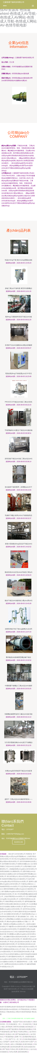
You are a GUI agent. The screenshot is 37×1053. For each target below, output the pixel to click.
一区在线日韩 (26, 1024)
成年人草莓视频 (16, 1044)
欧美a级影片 (28, 1022)
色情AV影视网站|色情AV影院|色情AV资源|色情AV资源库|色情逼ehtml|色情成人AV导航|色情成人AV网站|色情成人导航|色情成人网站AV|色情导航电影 (18, 1009)
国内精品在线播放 (25, 1029)
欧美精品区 (30, 1027)
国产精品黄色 (13, 1029)
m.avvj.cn (18, 842)
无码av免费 (13, 1052)
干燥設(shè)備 (27, 986)
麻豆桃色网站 (23, 1052)
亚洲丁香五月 (16, 1042)
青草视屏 (9, 1027)
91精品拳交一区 (15, 1024)
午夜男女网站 (23, 1032)
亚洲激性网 (27, 1037)
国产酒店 (6, 1049)
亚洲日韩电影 (28, 1044)
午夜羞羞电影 (9, 1037)
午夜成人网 (14, 1049)
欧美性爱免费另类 (17, 1047)
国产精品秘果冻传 (22, 1034)
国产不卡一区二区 (15, 1039)
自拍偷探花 (4, 1052)
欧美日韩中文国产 (27, 1042)
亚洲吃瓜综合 (24, 1049)
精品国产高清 (18, 1022)
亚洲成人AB (10, 1034)
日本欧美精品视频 (29, 1039)
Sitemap (22, 991)
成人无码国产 (5, 1042)
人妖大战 (33, 1049)
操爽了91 (18, 1037)
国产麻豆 (14, 1032)
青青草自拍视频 (19, 1027)
